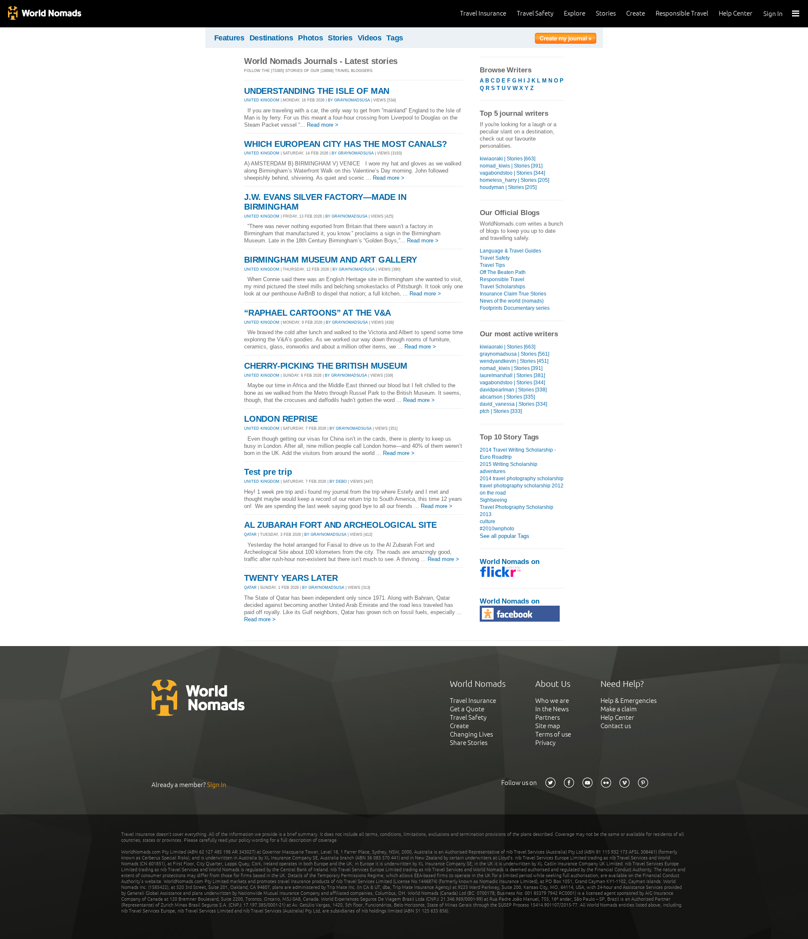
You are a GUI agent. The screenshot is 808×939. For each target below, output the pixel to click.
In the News (552, 709)
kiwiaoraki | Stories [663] (507, 159)
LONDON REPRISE (281, 418)
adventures (492, 471)
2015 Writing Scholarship (508, 464)
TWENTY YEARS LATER (291, 578)
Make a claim (619, 709)
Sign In (773, 13)
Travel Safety (535, 13)
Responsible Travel (682, 13)
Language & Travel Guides (510, 251)
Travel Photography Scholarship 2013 (516, 510)
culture (487, 521)
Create (635, 13)
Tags (394, 38)
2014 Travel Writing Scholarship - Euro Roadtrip (518, 453)
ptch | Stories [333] (501, 411)
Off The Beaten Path (503, 272)
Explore (574, 13)
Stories (606, 13)
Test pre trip (268, 471)
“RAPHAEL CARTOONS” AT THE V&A (317, 312)
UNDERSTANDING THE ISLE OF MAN (316, 91)
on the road (493, 493)
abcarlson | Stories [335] (507, 397)
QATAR (250, 534)
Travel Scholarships (502, 287)
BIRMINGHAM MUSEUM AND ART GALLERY (330, 259)
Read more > (322, 125)
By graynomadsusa (349, 100)
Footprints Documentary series (515, 308)
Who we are (552, 700)
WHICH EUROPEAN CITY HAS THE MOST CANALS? (345, 144)
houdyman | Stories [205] (508, 187)
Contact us (616, 725)
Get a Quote (467, 709)
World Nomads (44, 13)
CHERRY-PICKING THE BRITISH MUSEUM (325, 365)
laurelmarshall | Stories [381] (512, 375)
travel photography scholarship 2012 (521, 486)
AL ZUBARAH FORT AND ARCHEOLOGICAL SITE (340, 524)
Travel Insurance (483, 13)
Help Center (735, 13)
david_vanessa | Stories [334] (513, 404)
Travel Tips (492, 265)
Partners (547, 717)
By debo (338, 481)
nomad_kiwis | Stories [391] (511, 166)
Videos (370, 38)
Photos (310, 38)
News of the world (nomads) (512, 301)
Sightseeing (493, 500)
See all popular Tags (504, 536)
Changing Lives (471, 734)
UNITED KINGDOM (261, 100)
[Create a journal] (565, 39)
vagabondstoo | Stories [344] (512, 173)
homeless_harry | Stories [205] (514, 180)
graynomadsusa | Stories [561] (514, 354)
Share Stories (468, 742)
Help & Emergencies (628, 700)
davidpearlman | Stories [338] (513, 390)
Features (229, 38)
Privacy (545, 742)
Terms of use (553, 734)
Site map (547, 725)
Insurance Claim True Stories (513, 294)
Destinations (271, 38)
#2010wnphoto (497, 529)
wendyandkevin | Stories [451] (514, 361)
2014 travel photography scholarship (521, 478)
